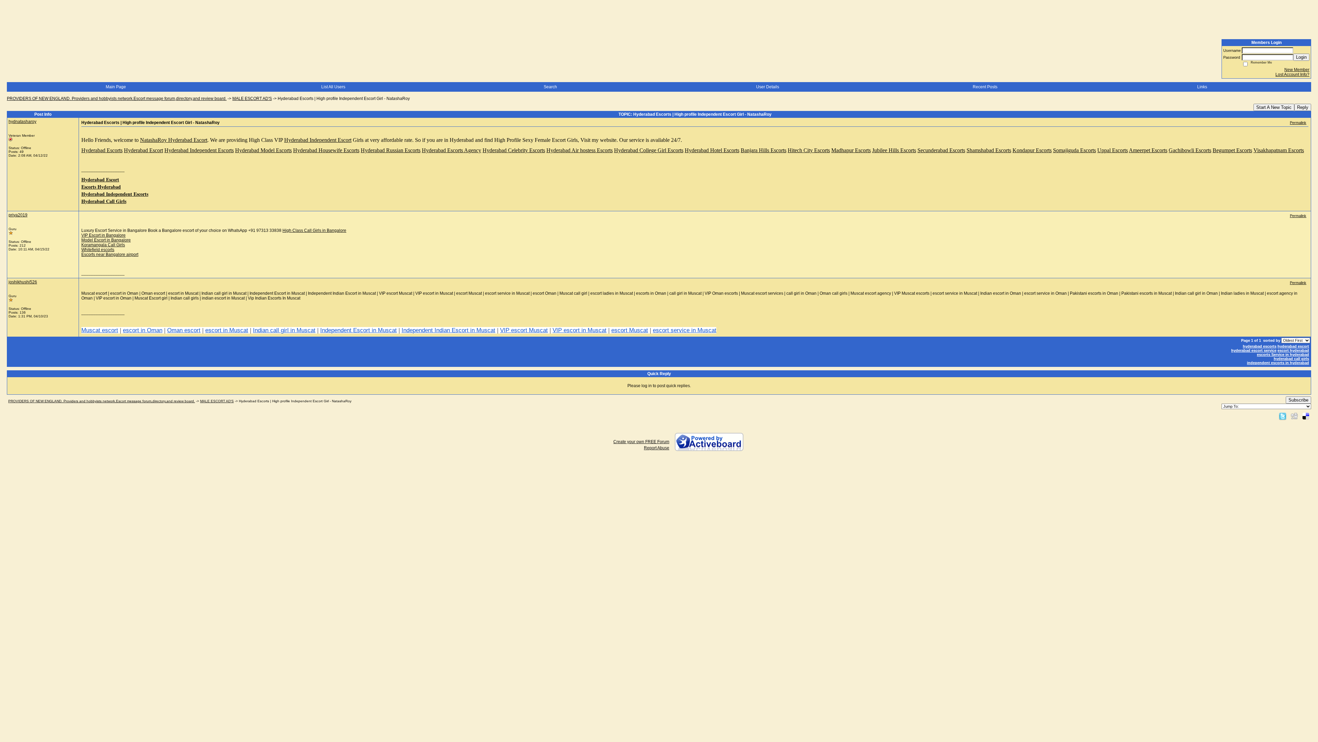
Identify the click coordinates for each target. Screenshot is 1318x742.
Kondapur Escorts (1032, 150)
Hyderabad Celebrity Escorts (514, 150)
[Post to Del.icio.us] (1305, 416)
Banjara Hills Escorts (763, 150)
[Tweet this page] (1282, 416)
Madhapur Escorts (851, 150)
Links (1202, 87)
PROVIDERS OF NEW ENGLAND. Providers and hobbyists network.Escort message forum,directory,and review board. (117, 98)
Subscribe (1298, 400)
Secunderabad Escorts (941, 150)
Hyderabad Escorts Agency (451, 150)
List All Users (333, 87)
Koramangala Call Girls (103, 245)
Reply (1302, 107)
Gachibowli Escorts (1190, 150)
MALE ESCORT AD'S (252, 98)
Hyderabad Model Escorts (263, 150)
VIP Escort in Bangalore (103, 235)
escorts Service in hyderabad (1283, 354)
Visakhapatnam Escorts (1278, 150)
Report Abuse (656, 448)
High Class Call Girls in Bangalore (314, 230)
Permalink (1298, 123)
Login (1301, 57)
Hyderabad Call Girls (103, 201)
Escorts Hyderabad (101, 186)
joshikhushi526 (23, 282)
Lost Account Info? (1292, 74)
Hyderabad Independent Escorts (199, 150)
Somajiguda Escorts (1074, 150)
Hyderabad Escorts (102, 150)
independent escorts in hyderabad (1278, 363)
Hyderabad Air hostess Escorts (579, 150)
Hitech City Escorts (809, 150)
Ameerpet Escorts (1148, 150)
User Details (767, 87)
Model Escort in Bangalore (106, 240)
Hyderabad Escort (143, 150)
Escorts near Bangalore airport (109, 254)
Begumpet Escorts (1232, 150)
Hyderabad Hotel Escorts (712, 150)
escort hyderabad (1293, 350)
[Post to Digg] (1294, 416)
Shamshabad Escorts (989, 150)
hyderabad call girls (1291, 359)
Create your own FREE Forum (641, 441)
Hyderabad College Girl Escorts (648, 150)
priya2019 (18, 215)
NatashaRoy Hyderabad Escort (173, 140)
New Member (1296, 69)
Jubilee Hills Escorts (894, 150)
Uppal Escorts (1112, 150)
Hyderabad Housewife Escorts (326, 150)
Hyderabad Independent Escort (317, 140)
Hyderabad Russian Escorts (390, 150)
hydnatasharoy (22, 121)
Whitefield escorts (97, 249)
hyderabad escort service (1253, 350)
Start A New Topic (1274, 107)
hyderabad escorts (1259, 346)
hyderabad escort (1293, 346)
